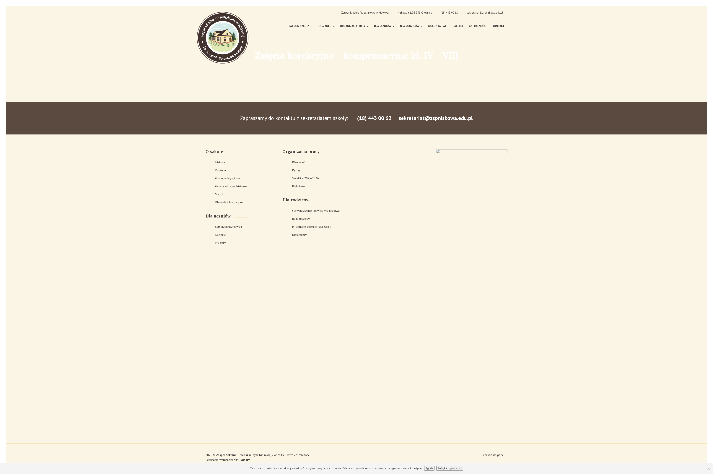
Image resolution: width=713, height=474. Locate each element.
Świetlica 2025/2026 (305, 178)
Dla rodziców (410, 26)
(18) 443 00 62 (449, 12)
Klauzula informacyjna (229, 202)
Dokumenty (299, 234)
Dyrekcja (220, 170)
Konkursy (220, 234)
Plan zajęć (298, 162)
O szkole (325, 26)
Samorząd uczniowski (228, 226)
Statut (219, 194)
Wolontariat (437, 26)
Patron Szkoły (299, 26)
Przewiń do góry (492, 455)
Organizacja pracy (353, 26)
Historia (220, 162)
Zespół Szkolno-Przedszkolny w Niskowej (244, 455)
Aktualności (477, 26)
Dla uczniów (383, 26)
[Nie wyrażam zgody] (708, 468)
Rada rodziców (301, 218)
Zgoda (429, 468)
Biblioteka (298, 186)
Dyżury (296, 170)
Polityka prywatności (450, 468)
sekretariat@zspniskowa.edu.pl (485, 12)
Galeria (457, 26)
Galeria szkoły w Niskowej (231, 186)
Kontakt (498, 26)
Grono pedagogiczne (227, 178)
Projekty (220, 242)
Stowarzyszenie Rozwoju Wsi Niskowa (316, 210)
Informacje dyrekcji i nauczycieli (311, 226)
